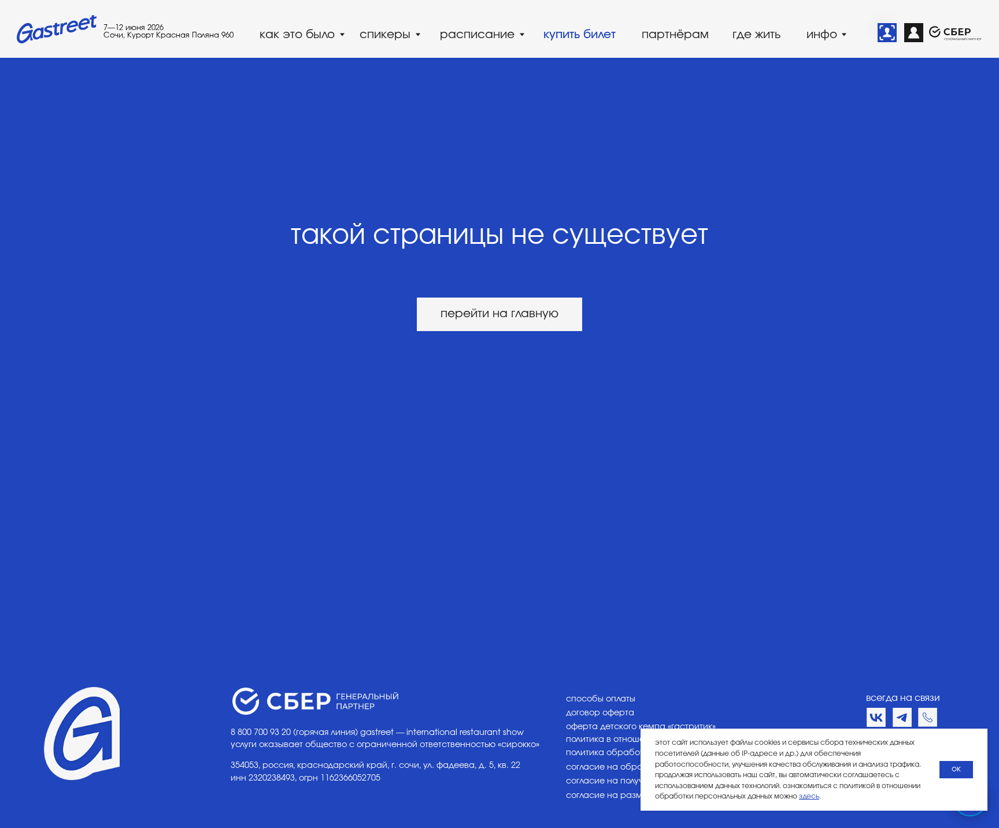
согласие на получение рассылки (637, 781)
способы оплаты (600, 699)
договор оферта (600, 712)
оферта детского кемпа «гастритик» (641, 726)
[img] (887, 32)
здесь (809, 796)
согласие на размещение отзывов (638, 795)
